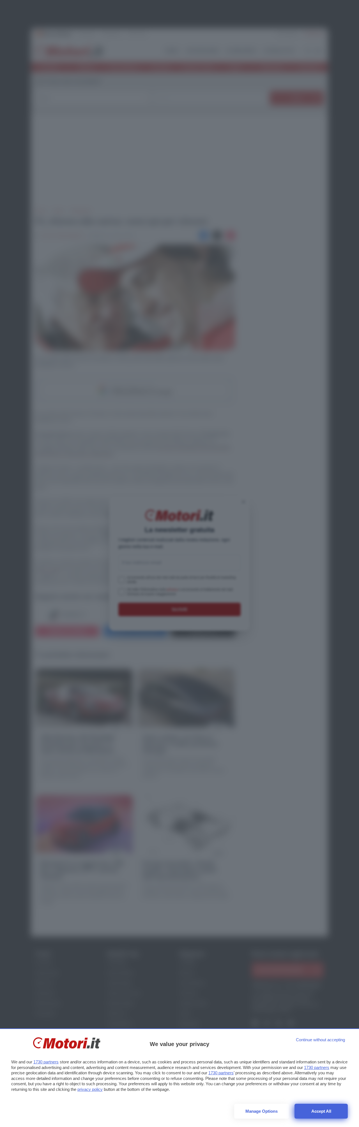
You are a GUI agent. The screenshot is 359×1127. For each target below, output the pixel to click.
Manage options (261, 1111)
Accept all (321, 1111)
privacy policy (90, 1089)
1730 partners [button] (46, 1061)
